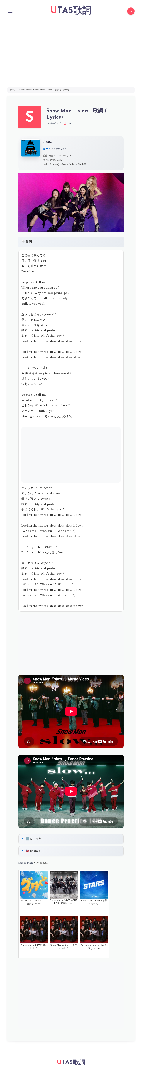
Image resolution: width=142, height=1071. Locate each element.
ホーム (13, 89)
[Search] (131, 11)
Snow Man (25, 89)
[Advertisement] (71, 50)
